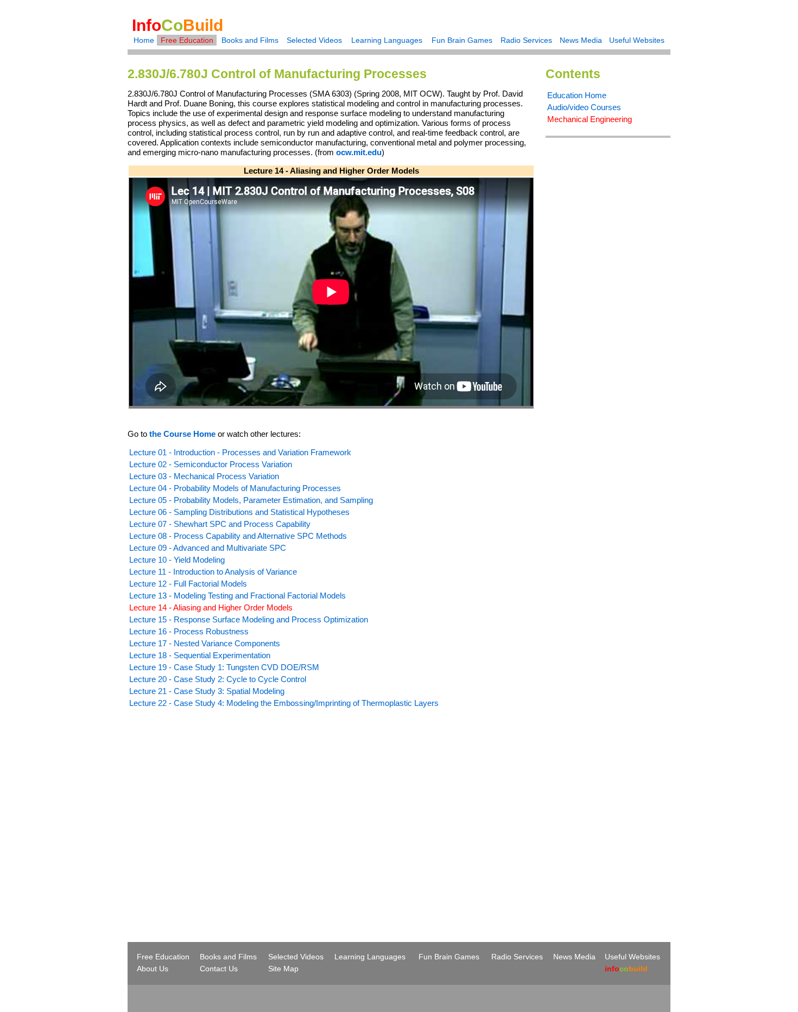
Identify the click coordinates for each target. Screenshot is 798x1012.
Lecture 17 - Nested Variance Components (204, 643)
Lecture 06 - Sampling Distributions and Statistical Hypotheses (239, 512)
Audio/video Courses (584, 107)
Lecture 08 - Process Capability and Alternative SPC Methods (238, 535)
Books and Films (249, 40)
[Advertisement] (219, 805)
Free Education (187, 40)
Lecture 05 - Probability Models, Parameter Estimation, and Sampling (251, 500)
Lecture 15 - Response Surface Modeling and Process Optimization (248, 619)
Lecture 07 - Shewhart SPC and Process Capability (220, 524)
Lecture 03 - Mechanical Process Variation (204, 476)
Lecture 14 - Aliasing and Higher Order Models (211, 607)
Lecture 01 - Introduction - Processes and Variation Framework (240, 452)
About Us (152, 968)
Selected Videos (314, 40)
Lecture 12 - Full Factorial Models (188, 583)
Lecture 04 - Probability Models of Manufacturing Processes (235, 488)
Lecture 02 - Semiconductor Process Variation (210, 464)
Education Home (576, 95)
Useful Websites (636, 40)
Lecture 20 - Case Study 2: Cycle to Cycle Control (217, 679)
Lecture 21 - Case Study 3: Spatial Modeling (206, 691)
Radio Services (526, 40)
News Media (581, 40)
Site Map (283, 968)
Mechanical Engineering (589, 119)
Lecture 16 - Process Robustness (189, 631)
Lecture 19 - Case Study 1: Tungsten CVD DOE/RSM (224, 667)
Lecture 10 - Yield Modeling (177, 559)
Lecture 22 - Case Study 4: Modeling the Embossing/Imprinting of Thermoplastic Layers (284, 703)
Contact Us (219, 968)
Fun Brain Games (462, 40)
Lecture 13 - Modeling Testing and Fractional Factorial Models (237, 595)
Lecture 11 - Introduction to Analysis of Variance (213, 571)
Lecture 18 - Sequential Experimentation (199, 655)
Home (144, 40)
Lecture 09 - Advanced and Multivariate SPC (207, 547)
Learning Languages (386, 40)
